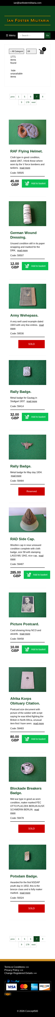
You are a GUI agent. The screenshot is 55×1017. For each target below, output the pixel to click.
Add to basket (38, 183)
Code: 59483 (17, 728)
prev (13, 96)
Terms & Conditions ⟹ (16, 967)
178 (27, 102)
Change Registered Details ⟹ (20, 973)
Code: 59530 (17, 333)
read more (25, 168)
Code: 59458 (17, 639)
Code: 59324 (17, 898)
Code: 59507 (17, 255)
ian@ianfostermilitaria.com (27, 3)
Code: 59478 (17, 818)
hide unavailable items (13, 73)
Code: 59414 (17, 406)
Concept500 (31, 1011)
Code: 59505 (17, 173)
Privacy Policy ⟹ (13, 970)
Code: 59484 (17, 481)
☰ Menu (11, 35)
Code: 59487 (17, 564)
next (33, 102)
